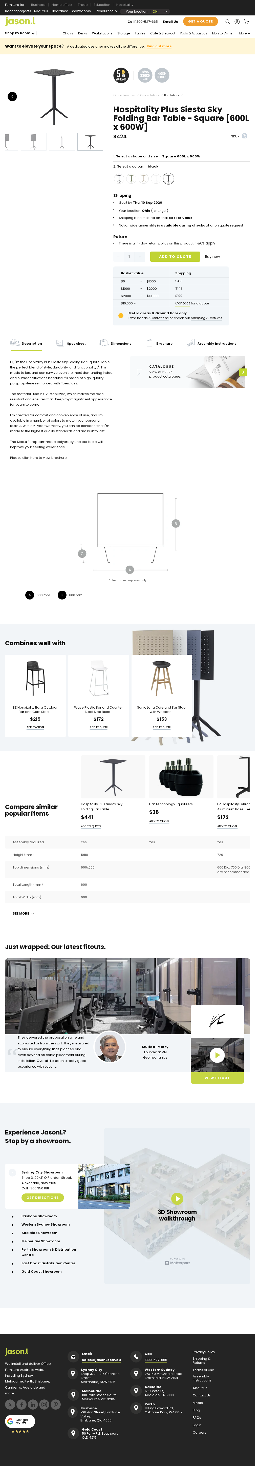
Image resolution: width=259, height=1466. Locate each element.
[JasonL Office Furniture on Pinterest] (56, 1404)
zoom (56, 96)
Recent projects (18, 11)
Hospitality (124, 4)
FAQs (197, 1418)
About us (41, 11)
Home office (62, 4)
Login (197, 1425)
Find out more (159, 46)
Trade (83, 4)
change (160, 211)
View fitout (217, 1078)
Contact (182, 303)
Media (198, 1403)
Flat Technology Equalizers (171, 804)
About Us (200, 1388)
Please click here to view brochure (38, 457)
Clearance (59, 11)
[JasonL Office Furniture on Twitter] (10, 1404)
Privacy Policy (204, 1352)
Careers (199, 1433)
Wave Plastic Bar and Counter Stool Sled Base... (98, 710)
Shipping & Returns (201, 1361)
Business (38, 4)
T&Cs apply (205, 243)
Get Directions (43, 1197)
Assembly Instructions (202, 1378)
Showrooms (81, 11)
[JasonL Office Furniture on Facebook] (21, 1404)
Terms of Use (203, 1370)
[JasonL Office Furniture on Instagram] (44, 1404)
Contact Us (202, 1395)
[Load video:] (217, 1055)
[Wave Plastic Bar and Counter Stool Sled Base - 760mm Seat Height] (98, 678)
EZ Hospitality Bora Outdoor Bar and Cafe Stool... (35, 710)
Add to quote (175, 256)
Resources (105, 11)
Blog (196, 1410)
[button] (227, 22)
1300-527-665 (146, 21)
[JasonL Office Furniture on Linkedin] (33, 1404)
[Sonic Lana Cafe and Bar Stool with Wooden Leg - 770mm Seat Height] (162, 678)
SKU (234, 136)
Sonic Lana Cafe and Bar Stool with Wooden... (161, 710)
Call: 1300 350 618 (35, 1188)
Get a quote (200, 21)
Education (102, 4)
